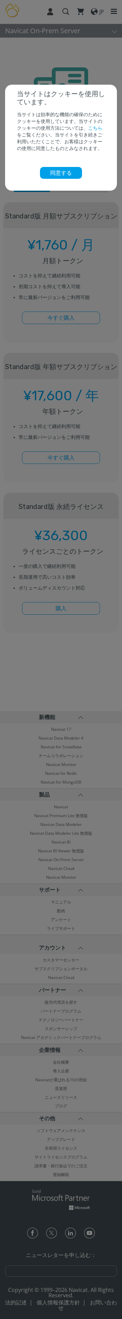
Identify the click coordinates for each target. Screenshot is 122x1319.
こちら (95, 128)
